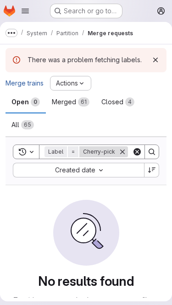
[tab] (26, 102)
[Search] (151, 151)
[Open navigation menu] (25, 11)
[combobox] (78, 170)
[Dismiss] (155, 59)
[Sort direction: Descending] (151, 170)
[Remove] (122, 151)
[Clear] (137, 151)
